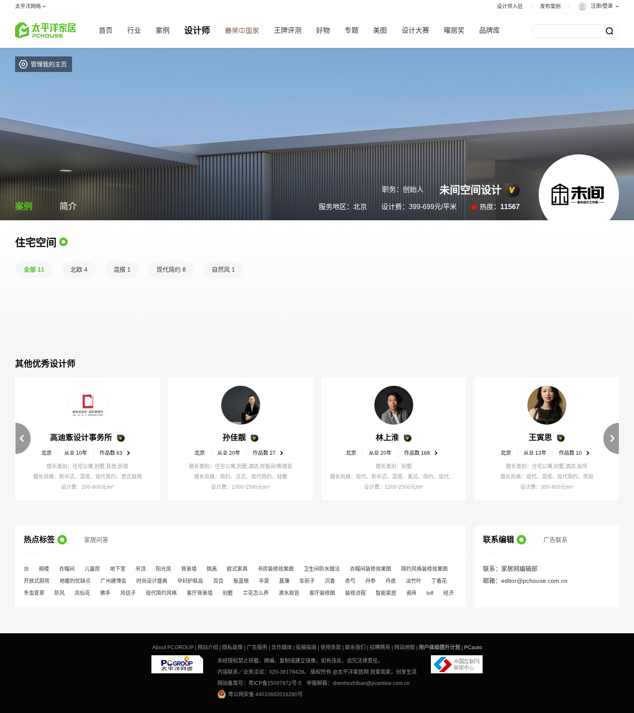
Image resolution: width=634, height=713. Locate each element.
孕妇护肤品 (190, 578)
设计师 (197, 30)
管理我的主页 (49, 64)
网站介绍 (208, 647)
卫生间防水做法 (322, 566)
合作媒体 (281, 647)
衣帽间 (67, 566)
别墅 (228, 590)
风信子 (128, 590)
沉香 (330, 578)
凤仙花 (82, 590)
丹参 (370, 578)
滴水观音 (289, 590)
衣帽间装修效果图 (370, 566)
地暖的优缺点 (75, 578)
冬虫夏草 (34, 590)
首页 (106, 30)
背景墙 (189, 566)
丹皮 (391, 578)
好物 (323, 30)
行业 (134, 30)
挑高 (212, 566)
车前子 (307, 578)
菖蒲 (284, 578)
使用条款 (330, 647)
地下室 (118, 566)
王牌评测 (287, 30)
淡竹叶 (413, 578)
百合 (218, 578)
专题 (351, 30)
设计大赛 (415, 30)
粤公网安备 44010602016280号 (265, 694)
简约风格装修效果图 (424, 566)
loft (430, 590)
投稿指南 (306, 647)
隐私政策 (232, 647)
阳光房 (163, 566)
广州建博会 (113, 578)
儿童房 (92, 566)
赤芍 (350, 578)
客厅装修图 (322, 590)
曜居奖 (454, 30)
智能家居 (386, 590)
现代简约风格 (161, 590)
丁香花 (439, 578)
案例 (162, 30)
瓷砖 (411, 590)
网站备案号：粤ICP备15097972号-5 (259, 683)
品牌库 (489, 30)
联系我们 (355, 647)
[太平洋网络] (177, 661)
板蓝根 (241, 578)
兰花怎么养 (256, 590)
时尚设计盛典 (151, 578)
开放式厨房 (37, 578)
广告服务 (257, 647)
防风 (59, 590)
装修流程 (355, 590)
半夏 (264, 578)
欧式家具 (237, 566)
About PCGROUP (173, 647)
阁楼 (44, 566)
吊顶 (140, 566)
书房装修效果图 (275, 566)
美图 (380, 30)
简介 (68, 206)
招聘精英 (380, 647)
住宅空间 (35, 242)
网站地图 (404, 647)
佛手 (105, 590)
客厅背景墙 (200, 590)
